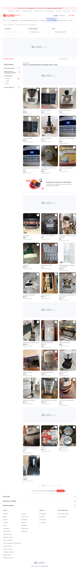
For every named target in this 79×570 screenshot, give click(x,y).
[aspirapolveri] (31, 257)
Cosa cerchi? (7, 28)
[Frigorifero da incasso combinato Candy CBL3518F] (67, 257)
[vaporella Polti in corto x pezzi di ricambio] (31, 439)
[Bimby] (31, 101)
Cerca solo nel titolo (9, 68)
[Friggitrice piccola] (67, 439)
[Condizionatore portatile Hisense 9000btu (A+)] (49, 159)
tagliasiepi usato (44, 20)
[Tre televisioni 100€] (31, 363)
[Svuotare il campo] (72, 32)
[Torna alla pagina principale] (12, 15)
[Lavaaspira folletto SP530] (31, 286)
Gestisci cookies (7, 531)
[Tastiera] (49, 439)
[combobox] (17, 32)
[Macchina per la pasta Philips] (49, 227)
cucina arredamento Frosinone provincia (29, 20)
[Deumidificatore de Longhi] (49, 363)
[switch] (18, 68)
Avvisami (61, 491)
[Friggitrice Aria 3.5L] (67, 363)
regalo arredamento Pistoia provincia (58, 20)
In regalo (7, 81)
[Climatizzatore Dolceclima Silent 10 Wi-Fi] (31, 159)
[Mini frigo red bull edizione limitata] (49, 392)
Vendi (72, 15)
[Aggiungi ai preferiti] (38, 89)
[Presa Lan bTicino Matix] (49, 257)
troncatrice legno (14, 20)
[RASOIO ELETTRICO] (49, 286)
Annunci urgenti (8, 87)
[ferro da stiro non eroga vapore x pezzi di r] (67, 392)
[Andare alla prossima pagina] (59, 485)
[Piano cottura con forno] (67, 334)
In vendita (7, 78)
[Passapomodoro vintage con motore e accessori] (67, 227)
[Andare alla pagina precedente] (39, 485)
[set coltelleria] (31, 227)
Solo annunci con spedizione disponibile (10, 72)
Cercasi (7, 83)
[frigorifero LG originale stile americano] (49, 334)
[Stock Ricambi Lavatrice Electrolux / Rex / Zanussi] (67, 286)
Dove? (53, 28)
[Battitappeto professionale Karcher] (31, 334)
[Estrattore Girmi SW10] (49, 130)
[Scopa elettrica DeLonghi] (31, 392)
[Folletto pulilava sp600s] (67, 101)
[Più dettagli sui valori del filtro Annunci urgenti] (13, 87)
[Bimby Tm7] (31, 468)
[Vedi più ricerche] (74, 20)
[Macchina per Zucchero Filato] (67, 159)
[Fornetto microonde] (49, 101)
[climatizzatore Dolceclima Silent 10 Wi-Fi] (67, 130)
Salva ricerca (9, 59)
